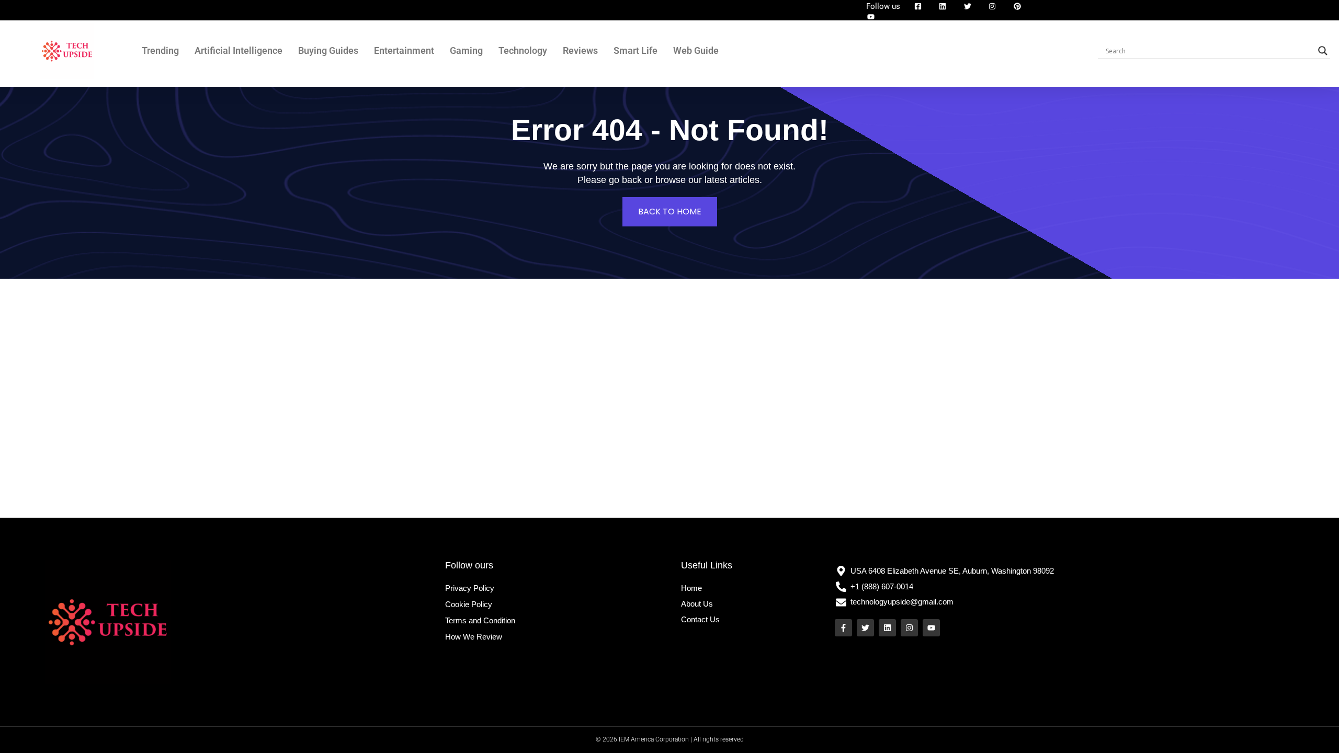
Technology (522, 50)
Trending (160, 50)
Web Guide (696, 50)
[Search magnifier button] (1322, 50)
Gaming (466, 50)
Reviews (580, 50)
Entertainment (404, 50)
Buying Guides (328, 50)
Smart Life (635, 50)
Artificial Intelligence (238, 50)
